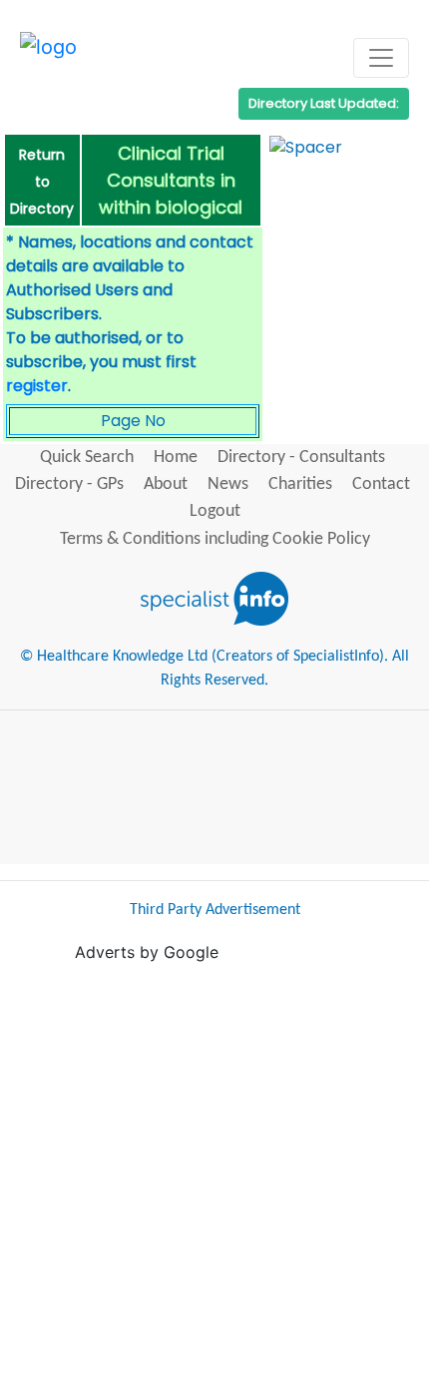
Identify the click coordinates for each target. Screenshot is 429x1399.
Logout (215, 511)
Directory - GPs (69, 484)
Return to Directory (42, 182)
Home (176, 457)
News (228, 484)
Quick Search (87, 457)
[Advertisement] (214, 1178)
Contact (381, 484)
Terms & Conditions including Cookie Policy (215, 539)
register (37, 385)
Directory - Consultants (301, 457)
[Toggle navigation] (381, 58)
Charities (300, 484)
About (166, 484)
